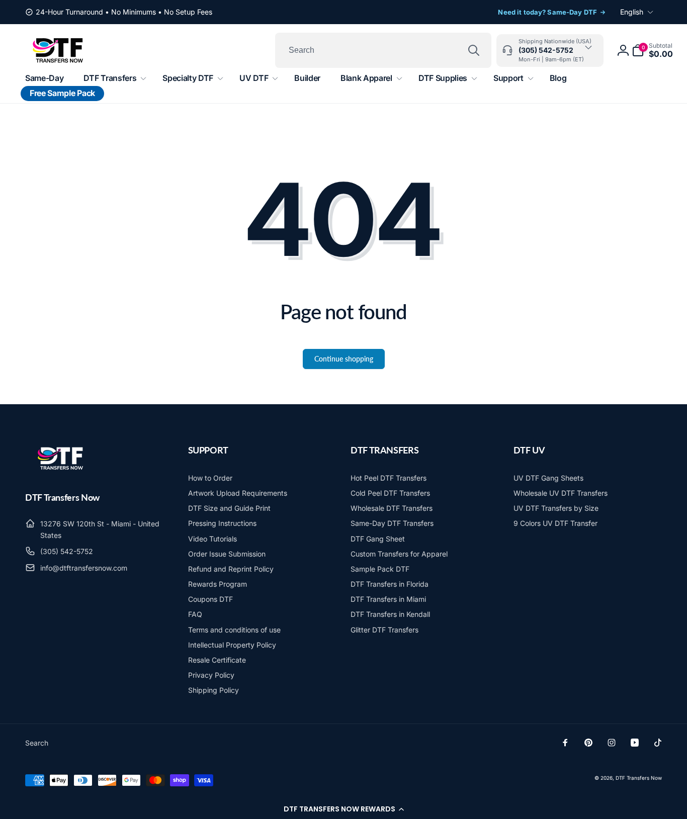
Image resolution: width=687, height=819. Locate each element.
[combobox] (383, 50)
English (631, 12)
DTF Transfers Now (639, 778)
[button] (343, 809)
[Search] (474, 50)
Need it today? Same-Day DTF (547, 12)
